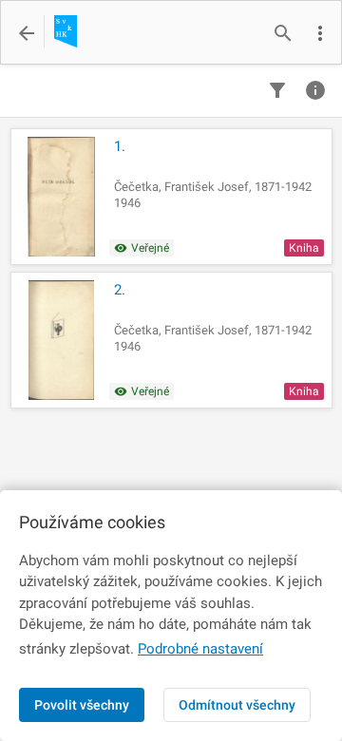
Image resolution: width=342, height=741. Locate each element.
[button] (320, 33)
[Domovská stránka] (60, 33)
